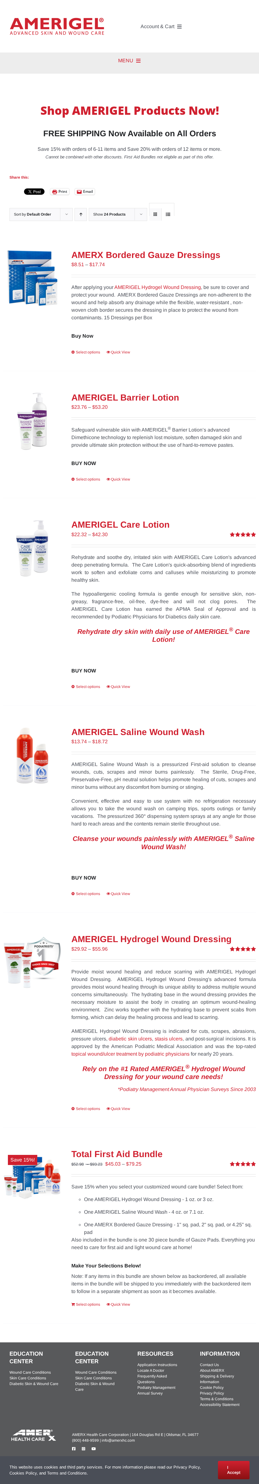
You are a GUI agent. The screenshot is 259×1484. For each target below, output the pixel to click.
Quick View (120, 352)
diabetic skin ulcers (130, 1038)
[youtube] (94, 1449)
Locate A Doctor (150, 1370)
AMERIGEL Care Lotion (120, 525)
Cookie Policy (212, 1387)
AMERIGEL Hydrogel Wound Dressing (157, 287)
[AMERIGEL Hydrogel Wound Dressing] (32, 963)
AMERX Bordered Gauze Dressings (145, 255)
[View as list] (168, 214)
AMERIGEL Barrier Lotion (125, 397)
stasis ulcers (169, 1038)
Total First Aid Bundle (117, 1154)
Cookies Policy (23, 1473)
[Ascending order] (81, 214)
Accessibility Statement (219, 1404)
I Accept (233, 1470)
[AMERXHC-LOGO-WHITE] (33, 1430)
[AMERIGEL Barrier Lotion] (32, 421)
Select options (88, 352)
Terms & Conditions (216, 1399)
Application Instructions (157, 1365)
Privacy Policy (212, 1393)
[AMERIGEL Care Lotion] (32, 548)
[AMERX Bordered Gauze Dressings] (32, 278)
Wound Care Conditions (30, 1372)
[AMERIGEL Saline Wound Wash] (32, 756)
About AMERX (212, 1370)
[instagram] (83, 1449)
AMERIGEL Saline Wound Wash (138, 732)
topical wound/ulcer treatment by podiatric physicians (130, 1054)
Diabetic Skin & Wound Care (33, 1384)
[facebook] (73, 1449)
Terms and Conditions (67, 1473)
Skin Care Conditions (27, 1378)
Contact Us (209, 1365)
